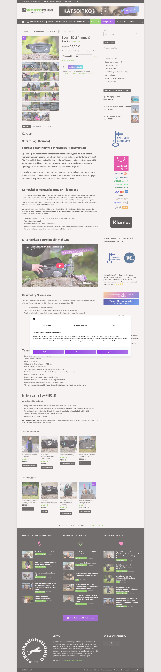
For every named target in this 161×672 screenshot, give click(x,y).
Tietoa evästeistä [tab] (80, 325)
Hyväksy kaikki (112, 352)
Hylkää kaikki (48, 352)
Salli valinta (80, 352)
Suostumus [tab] (47, 325)
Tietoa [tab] (114, 325)
